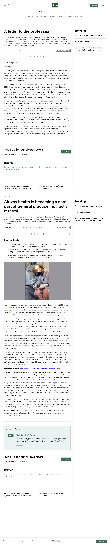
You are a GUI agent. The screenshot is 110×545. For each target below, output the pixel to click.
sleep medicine (16, 305)
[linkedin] (34, 56)
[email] (43, 56)
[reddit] (40, 56)
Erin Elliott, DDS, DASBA (12, 228)
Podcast (61, 17)
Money (52, 17)
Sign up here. (19, 415)
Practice (31, 17)
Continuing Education (74, 17)
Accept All (101, 541)
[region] (55, 541)
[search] (8, 5)
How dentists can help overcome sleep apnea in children (40, 368)
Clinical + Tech (42, 17)
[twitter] (37, 56)
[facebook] (31, 56)
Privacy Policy (56, 541)
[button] (5, 5)
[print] (70, 56)
